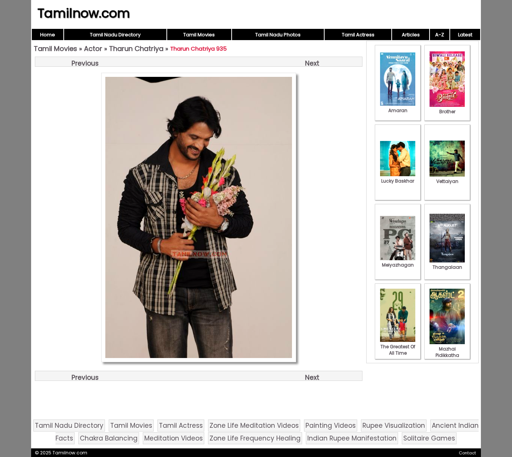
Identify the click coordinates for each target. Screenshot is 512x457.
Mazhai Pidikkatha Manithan (447, 355)
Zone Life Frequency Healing (255, 438)
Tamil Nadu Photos (278, 34)
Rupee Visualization (393, 425)
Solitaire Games (429, 438)
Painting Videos (330, 425)
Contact (467, 453)
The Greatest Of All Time (397, 349)
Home (47, 34)
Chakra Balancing (109, 438)
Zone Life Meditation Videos (254, 425)
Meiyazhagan (398, 265)
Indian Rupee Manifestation (352, 438)
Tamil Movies (199, 34)
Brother (447, 111)
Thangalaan (447, 267)
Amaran (397, 110)
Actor (93, 48)
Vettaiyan (447, 181)
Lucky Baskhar (397, 181)
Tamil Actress (358, 34)
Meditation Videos (173, 438)
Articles (411, 34)
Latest (465, 34)
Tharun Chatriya (136, 48)
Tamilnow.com (83, 13)
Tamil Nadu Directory (115, 34)
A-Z (439, 34)
